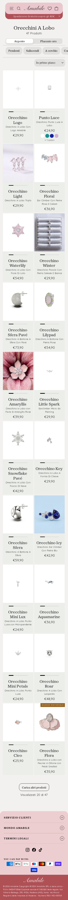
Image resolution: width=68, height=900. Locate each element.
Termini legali (16, 838)
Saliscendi (32, 51)
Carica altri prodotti (34, 787)
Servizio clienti (17, 818)
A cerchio (51, 51)
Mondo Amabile (17, 828)
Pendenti (14, 51)
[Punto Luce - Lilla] (56, 136)
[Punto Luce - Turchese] (47, 136)
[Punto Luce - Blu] (52, 136)
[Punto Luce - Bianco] (42, 136)
